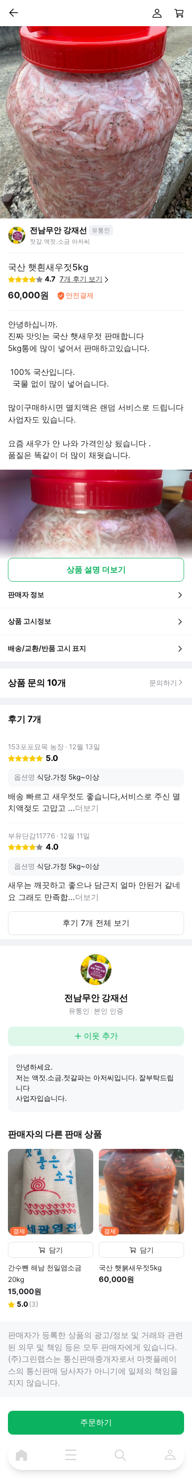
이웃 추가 (101, 1036)
